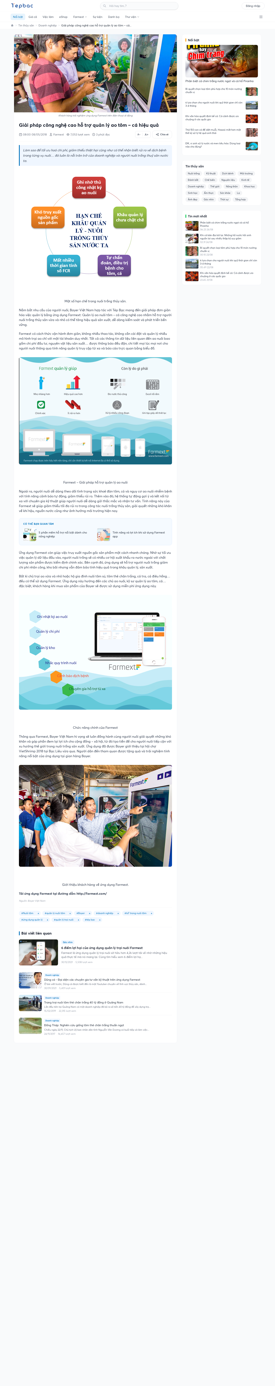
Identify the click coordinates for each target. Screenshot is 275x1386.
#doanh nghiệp (104, 913)
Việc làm (48, 17)
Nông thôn (232, 186)
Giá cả (32, 17)
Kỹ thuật (211, 173)
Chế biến (210, 179)
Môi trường (246, 173)
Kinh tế (245, 179)
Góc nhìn (209, 199)
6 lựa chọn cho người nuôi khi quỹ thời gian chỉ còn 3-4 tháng (213, 104)
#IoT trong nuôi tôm (136, 913)
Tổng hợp (240, 199)
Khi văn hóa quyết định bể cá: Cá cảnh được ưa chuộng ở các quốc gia (212, 118)
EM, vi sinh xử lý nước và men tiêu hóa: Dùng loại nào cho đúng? (212, 145)
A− (138, 134)
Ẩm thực (209, 192)
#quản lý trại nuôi (63, 919)
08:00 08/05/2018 (35, 134)
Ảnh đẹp (192, 199)
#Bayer (81, 913)
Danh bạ (113, 17)
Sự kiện (97, 17)
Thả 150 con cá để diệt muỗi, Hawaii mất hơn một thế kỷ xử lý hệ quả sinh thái (213, 131)
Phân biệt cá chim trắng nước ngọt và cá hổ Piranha (224, 224)
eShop (63, 17)
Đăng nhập (253, 6)
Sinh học (192, 192)
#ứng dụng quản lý (32, 919)
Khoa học (249, 186)
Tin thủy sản (26, 25)
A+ (146, 134)
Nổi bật (18, 17)
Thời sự (224, 199)
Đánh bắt (193, 179)
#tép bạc (90, 919)
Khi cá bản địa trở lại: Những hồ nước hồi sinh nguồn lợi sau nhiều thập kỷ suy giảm (225, 237)
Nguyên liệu (228, 179)
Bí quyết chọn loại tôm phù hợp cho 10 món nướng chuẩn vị (213, 90)
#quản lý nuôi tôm (55, 913)
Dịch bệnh (227, 173)
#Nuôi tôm (27, 913)
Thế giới (214, 186)
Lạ (238, 192)
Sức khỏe (225, 192)
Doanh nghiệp (47, 25)
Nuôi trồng (194, 173)
